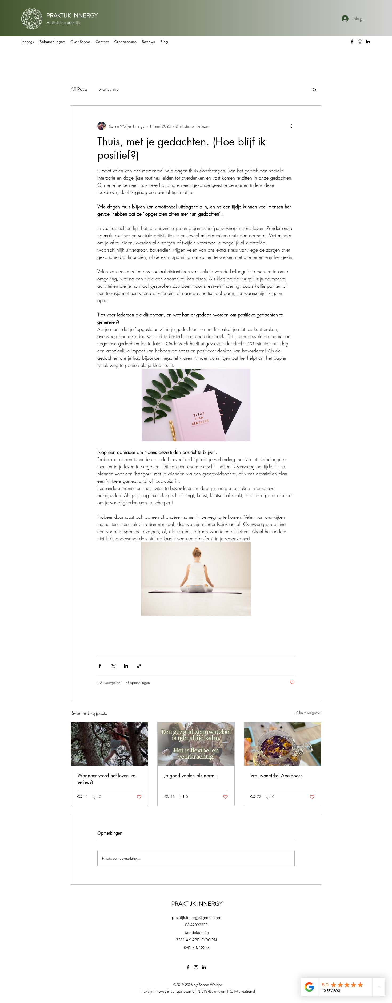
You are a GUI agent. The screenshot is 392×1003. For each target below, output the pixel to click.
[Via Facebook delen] (99, 665)
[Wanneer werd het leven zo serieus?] (109, 744)
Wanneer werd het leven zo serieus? (106, 778)
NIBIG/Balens (208, 991)
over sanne (108, 89)
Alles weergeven (308, 712)
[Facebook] (352, 41)
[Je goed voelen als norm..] (196, 744)
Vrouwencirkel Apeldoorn (276, 775)
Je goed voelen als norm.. (191, 775)
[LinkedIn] (368, 41)
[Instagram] (360, 41)
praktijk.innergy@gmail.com (196, 917)
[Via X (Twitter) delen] (112, 665)
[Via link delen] (139, 665)
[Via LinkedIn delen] (126, 665)
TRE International (240, 991)
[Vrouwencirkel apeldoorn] (282, 744)
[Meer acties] (291, 126)
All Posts (79, 89)
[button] (52, 42)
